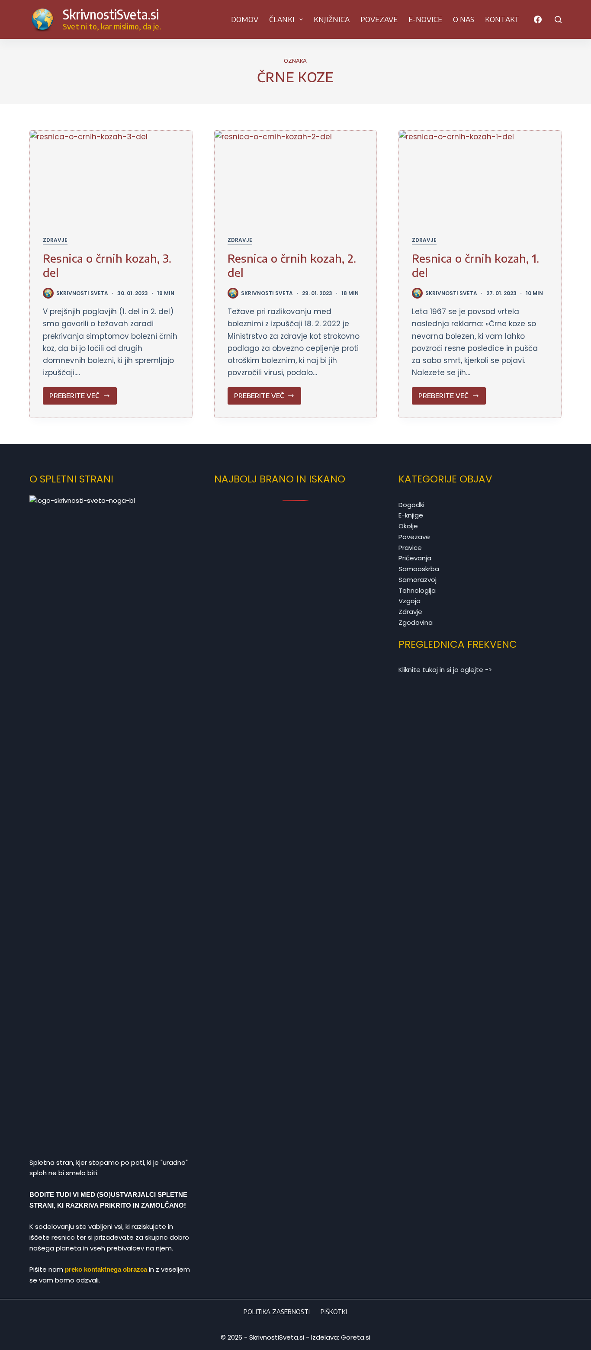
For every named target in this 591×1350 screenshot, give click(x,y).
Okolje (408, 525)
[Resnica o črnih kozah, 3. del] (111, 176)
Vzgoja (409, 600)
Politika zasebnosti (277, 1311)
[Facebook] (538, 19)
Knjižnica (332, 19)
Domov (244, 19)
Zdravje (55, 240)
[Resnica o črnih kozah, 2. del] (295, 176)
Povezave (379, 19)
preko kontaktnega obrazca (106, 1269)
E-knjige (410, 515)
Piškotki (334, 1311)
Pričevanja (414, 557)
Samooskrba (418, 568)
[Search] (558, 19)
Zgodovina (415, 622)
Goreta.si (355, 1337)
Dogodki (411, 504)
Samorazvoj (417, 579)
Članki (282, 19)
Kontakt (502, 19)
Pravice (410, 547)
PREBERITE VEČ (76, 398)
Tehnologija (417, 590)
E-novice (425, 19)
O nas (463, 19)
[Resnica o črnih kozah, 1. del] (480, 176)
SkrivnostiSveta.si (111, 14)
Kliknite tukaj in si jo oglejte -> (445, 669)
